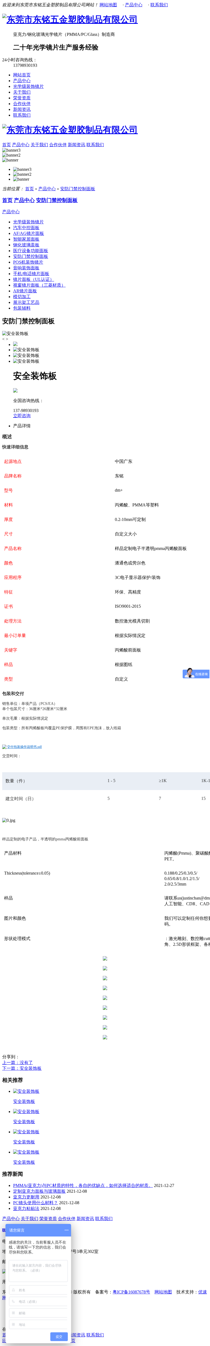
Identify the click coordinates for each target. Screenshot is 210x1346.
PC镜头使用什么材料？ (35, 1202)
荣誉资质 (22, 98)
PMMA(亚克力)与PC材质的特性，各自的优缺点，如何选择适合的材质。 (83, 1185)
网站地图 (108, 4)
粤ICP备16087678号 (131, 1292)
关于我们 (22, 92)
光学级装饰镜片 (28, 86)
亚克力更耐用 (26, 1197)
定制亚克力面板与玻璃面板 (39, 1191)
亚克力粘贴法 (26, 1208)
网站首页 (22, 75)
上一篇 (17, 1062)
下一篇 (22, 1068)
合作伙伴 (22, 103)
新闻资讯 (22, 109)
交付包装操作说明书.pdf (24, 747)
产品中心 (133, 4)
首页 (6, 144)
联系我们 (159, 4)
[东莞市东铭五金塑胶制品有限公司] (70, 19)
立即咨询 (22, 415)
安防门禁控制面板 (77, 188)
